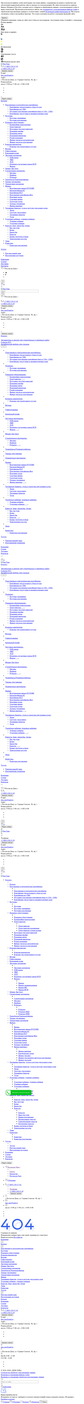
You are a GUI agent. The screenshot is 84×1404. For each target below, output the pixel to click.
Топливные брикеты (17, 215)
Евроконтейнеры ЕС (17, 190)
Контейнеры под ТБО (18, 109)
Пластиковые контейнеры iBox (21, 195)
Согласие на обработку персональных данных (18, 1372)
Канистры (9, 243)
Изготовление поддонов (14, 255)
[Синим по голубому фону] (1, 40)
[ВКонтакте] (6, 272)
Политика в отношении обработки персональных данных (22, 1377)
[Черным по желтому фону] (1, 42)
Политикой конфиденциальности (57, 12)
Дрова (12, 210)
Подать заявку (6, 98)
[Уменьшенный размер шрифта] (2, 24)
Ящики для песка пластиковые (21, 142)
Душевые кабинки (16, 221)
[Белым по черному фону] (1, 37)
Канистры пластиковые (18, 245)
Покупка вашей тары (13, 253)
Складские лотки (16, 201)
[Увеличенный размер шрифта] (3, 30)
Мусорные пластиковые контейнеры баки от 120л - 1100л (31, 111)
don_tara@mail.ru (7, 75)
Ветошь (8, 149)
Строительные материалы (15, 171)
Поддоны (9, 116)
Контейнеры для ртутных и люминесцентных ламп (29, 114)
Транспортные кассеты (18, 239)
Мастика (13, 173)
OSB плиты (14, 157)
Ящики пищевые (16, 206)
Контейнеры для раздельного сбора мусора (26, 107)
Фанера (12, 166)
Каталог (4, 101)
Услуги (3, 249)
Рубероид (13, 177)
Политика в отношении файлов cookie (15, 1375)
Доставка (4, 264)
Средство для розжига (18, 212)
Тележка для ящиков (17, 204)
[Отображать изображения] (2, 49)
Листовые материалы (13, 155)
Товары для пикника (13, 182)
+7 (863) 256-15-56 (11, 66)
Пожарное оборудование (14, 122)
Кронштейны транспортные (20, 125)
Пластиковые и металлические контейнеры (21, 105)
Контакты (4, 266)
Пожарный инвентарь (18, 136)
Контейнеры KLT (16, 193)
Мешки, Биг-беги (11, 168)
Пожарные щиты (16, 133)
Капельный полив (12, 153)
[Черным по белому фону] (1, 34)
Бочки (12, 230)
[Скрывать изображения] (2, 52)
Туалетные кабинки (17, 223)
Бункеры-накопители (13, 144)
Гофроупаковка (11, 151)
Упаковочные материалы (14, 184)
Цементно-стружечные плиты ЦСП (23, 164)
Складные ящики (16, 199)
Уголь (12, 217)
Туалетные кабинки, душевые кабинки (20, 219)
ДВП (11, 160)
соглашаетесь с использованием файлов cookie (60, 9)
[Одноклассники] (5, 275)
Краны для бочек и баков (19, 237)
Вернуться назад (7, 1237)
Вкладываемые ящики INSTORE (22, 188)
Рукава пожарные (16, 138)
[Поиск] (3, 281)
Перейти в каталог (8, 1399)
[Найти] (3, 293)
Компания (5, 259)
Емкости (13, 234)
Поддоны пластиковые (18, 120)
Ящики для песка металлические (22, 140)
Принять (4, 18)
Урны (7, 241)
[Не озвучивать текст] (2, 59)
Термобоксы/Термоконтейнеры (16, 179)
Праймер (13, 175)
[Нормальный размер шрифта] (2, 27)
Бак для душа (14, 228)
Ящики (8, 186)
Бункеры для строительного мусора (23, 147)
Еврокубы (13, 232)
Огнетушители (15, 127)
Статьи (4, 262)
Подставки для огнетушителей (21, 129)
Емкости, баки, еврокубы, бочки (17, 226)
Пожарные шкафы (16, 131)
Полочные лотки (16, 197)
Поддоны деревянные (18, 118)
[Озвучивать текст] (2, 57)
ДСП (11, 162)
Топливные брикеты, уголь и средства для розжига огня (26, 208)
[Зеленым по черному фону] (1, 45)
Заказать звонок (7, 71)
